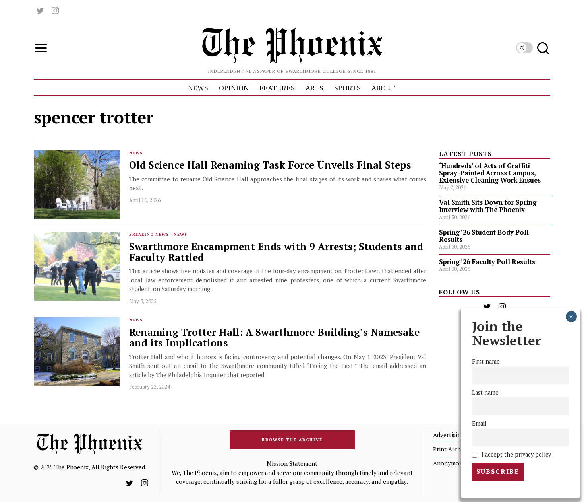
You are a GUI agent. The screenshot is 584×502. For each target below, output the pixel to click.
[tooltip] (40, 10)
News (136, 153)
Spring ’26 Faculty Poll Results (487, 261)
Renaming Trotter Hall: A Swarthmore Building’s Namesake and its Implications (274, 337)
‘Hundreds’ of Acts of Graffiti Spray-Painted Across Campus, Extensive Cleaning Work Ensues (490, 173)
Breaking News (149, 234)
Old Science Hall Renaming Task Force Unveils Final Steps (271, 165)
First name (486, 361)
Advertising (448, 435)
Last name (485, 392)
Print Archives (452, 449)
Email (479, 423)
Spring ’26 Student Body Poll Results (484, 236)
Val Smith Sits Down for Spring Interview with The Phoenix (487, 206)
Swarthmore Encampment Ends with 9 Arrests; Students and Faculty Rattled (276, 252)
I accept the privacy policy (515, 454)
